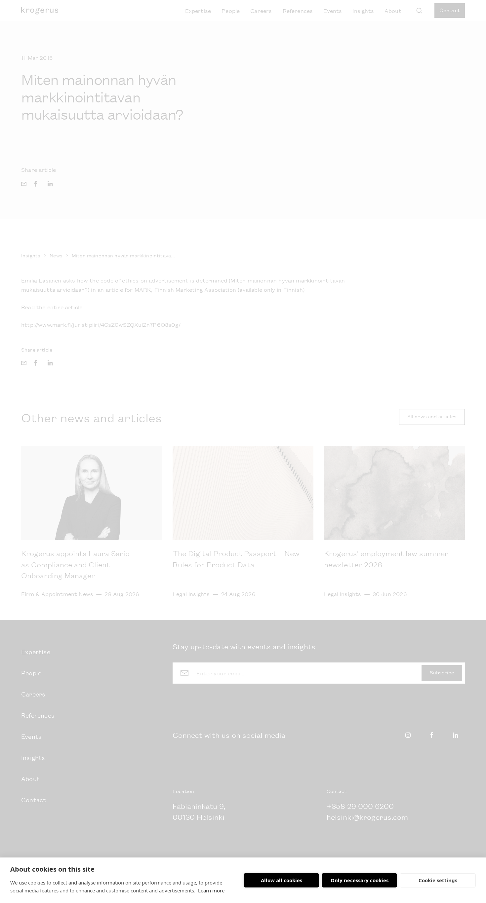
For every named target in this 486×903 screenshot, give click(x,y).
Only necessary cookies (359, 880)
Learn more (211, 890)
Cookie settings (438, 880)
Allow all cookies (281, 880)
